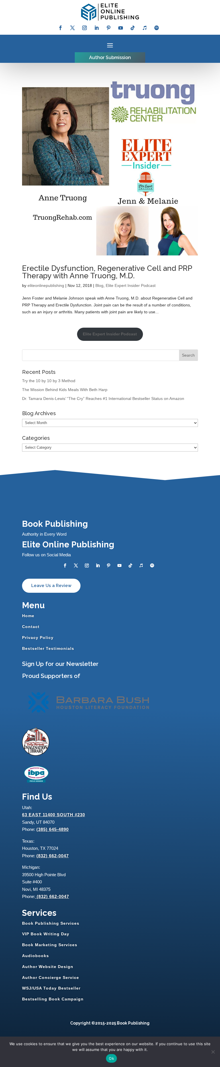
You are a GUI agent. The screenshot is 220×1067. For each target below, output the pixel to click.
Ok (111, 1058)
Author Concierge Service (50, 977)
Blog (99, 285)
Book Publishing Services (50, 923)
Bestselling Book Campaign (53, 999)
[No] (213, 1052)
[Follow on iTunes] (144, 27)
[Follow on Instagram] (84, 27)
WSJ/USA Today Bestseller (51, 988)
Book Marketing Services (49, 944)
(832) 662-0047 (52, 855)
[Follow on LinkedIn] (96, 27)
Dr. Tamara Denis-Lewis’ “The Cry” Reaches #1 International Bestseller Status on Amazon (103, 398)
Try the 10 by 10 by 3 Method (48, 380)
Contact (31, 626)
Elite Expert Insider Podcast (131, 285)
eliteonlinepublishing (46, 285)
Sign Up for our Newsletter (60, 663)
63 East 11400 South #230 (53, 814)
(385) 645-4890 (52, 829)
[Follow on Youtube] (120, 27)
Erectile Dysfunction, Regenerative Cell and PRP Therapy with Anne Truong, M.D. (107, 272)
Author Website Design (47, 966)
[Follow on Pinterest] (108, 27)
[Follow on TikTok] (132, 27)
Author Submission (110, 57)
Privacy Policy (38, 637)
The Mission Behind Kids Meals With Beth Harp (64, 389)
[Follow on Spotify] (156, 27)
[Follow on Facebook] (60, 27)
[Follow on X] (72, 27)
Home (28, 615)
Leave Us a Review (51, 585)
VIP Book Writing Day (45, 934)
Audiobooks (35, 955)
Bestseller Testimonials (48, 648)
